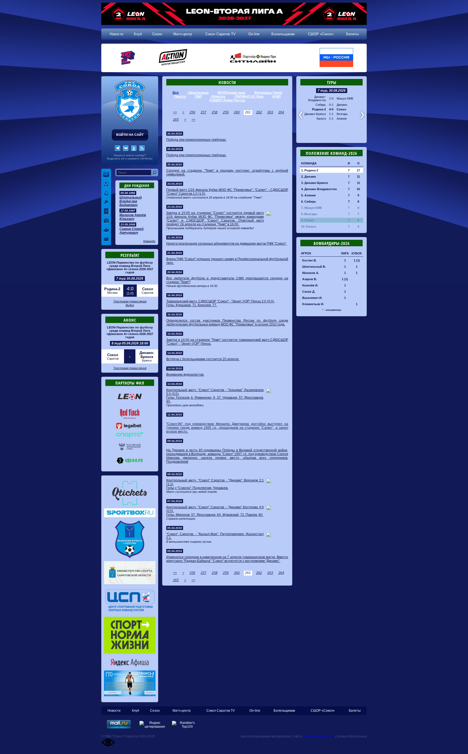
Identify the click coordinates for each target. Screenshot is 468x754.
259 (226, 112)
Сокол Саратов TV (220, 34)
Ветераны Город (268, 93)
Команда (149, 241)
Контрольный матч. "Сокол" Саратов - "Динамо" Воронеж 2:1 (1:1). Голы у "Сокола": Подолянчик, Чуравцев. (215, 484)
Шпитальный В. (314, 266)
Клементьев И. (313, 304)
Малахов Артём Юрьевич (132, 217)
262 (259, 112)
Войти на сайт (130, 135)
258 (214, 112)
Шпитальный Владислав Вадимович (130, 201)
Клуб (138, 34)
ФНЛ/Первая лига (231, 93)
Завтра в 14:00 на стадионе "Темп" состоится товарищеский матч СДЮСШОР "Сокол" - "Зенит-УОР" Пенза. (227, 342)
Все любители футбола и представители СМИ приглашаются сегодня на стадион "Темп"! (227, 280)
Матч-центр (182, 34)
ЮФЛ (276, 96)
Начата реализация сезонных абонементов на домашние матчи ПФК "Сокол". (226, 243)
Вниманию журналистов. (185, 374)
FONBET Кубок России (227, 100)
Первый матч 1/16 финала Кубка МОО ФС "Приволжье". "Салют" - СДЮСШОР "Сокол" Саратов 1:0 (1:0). (227, 192)
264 (281, 112)
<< (175, 112)
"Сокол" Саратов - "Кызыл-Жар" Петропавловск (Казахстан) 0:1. (215, 536)
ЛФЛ (198, 96)
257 (203, 112)
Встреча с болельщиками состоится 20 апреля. (202, 359)
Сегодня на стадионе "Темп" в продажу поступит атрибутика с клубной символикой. (227, 172)
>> (193, 120)
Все (176, 93)
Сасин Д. (308, 291)
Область (218, 96)
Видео (130, 305)
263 (270, 112)
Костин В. (309, 260)
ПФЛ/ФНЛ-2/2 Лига (249, 96)
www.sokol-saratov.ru (318, 736)
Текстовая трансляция (130, 301)
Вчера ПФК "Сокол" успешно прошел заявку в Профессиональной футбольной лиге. (227, 261)
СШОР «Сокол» (321, 34)
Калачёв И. (310, 285)
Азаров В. (309, 279)
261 (248, 112)
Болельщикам (283, 34)
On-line (253, 34)
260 (237, 112)
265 (176, 120)
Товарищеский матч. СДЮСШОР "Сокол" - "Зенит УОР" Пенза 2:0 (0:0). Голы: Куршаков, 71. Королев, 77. (220, 303)
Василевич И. (312, 297)
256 (192, 112)
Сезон (157, 34)
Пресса (180, 96)
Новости (116, 34)
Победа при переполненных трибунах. (196, 140)
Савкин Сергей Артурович (131, 231)
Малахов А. (310, 272)
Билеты (352, 34)
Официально (198, 93)
